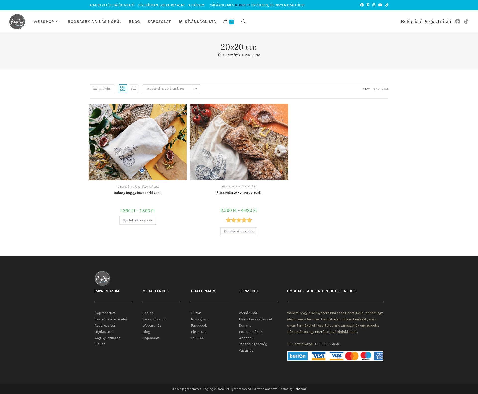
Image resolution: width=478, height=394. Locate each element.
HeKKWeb (300, 389)
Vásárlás (139, 186)
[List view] (134, 88)
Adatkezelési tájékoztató (112, 5)
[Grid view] (123, 88)
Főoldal (149, 313)
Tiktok (196, 313)
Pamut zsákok (124, 186)
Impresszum (105, 313)
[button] (156, 110)
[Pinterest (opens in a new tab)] (368, 5)
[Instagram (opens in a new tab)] (374, 5)
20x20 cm (252, 55)
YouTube (197, 338)
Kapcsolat (151, 338)
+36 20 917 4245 (327, 344)
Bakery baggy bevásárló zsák (138, 193)
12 (373, 88)
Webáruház (152, 186)
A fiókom (196, 5)
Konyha (226, 186)
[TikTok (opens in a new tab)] (386, 5)
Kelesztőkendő (155, 319)
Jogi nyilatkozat (107, 338)
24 (379, 88)
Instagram (199, 319)
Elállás (100, 344)
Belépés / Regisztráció (426, 21)
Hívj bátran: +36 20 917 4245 (161, 5)
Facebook (199, 325)
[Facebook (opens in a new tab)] (362, 5)
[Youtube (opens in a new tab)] (380, 5)
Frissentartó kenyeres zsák (239, 192)
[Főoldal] (219, 55)
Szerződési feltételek (111, 319)
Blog (146, 332)
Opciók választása (138, 220)
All (386, 88)
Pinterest (198, 332)
